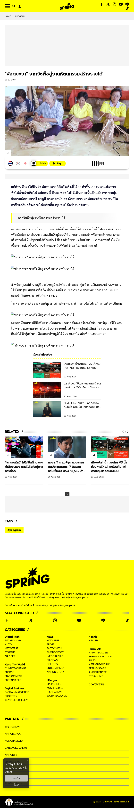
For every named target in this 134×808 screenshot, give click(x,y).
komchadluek (14, 741)
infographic (55, 656)
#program (14, 530)
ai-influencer (98, 672)
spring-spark (97, 668)
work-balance (57, 696)
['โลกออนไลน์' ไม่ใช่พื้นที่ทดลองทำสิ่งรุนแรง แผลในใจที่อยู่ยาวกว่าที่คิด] (24, 447)
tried (92, 660)
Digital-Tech (12, 637)
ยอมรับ (16, 778)
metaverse (11, 648)
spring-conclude (100, 656)
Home (8, 16)
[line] (25, 153)
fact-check (54, 648)
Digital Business (14, 688)
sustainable (13, 680)
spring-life (54, 684)
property (11, 696)
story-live (96, 676)
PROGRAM (20, 16)
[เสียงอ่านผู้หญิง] (39, 163)
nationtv (11, 755)
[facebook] (14, 153)
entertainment (56, 668)
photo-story (55, 652)
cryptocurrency (16, 700)
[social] (102, 4)
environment (13, 676)
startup (10, 652)
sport (51, 644)
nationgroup (13, 734)
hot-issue (53, 640)
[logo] (67, 6)
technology (13, 640)
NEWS (50, 637)
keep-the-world (99, 664)
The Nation (12, 727)
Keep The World (15, 664)
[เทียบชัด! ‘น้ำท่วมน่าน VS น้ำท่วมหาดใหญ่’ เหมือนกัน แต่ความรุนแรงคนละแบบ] (110, 447)
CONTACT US (97, 684)
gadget (10, 656)
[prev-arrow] (123, 431)
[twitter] (20, 153)
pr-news (52, 660)
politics (52, 664)
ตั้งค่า (16, 785)
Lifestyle (52, 680)
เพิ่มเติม (9, 771)
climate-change (15, 668)
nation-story (56, 672)
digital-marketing (17, 692)
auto (8, 644)
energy (9, 672)
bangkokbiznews (16, 748)
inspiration (54, 692)
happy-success (99, 652)
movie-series (55, 688)
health (93, 640)
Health (93, 637)
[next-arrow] (127, 431)
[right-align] (13, 6)
